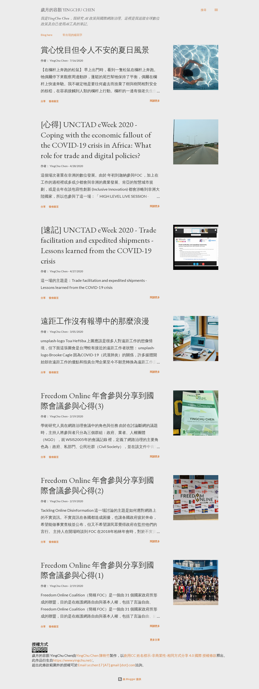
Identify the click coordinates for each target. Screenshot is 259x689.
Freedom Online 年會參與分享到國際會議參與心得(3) (97, 400)
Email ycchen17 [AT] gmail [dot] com (106, 665)
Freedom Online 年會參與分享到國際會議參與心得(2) (97, 485)
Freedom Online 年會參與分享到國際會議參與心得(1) (97, 570)
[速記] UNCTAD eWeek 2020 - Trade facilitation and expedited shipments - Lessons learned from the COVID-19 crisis (98, 245)
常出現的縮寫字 (72, 34)
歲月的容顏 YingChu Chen (68, 9)
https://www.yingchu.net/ (72, 660)
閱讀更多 (155, 100)
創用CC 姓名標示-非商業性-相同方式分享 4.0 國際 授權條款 (170, 655)
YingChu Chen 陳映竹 (93, 655)
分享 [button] (43, 101)
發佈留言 (54, 101)
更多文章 (155, 639)
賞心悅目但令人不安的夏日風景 (95, 50)
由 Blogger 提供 (131, 679)
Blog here (46, 34)
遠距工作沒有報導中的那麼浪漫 (95, 321)
